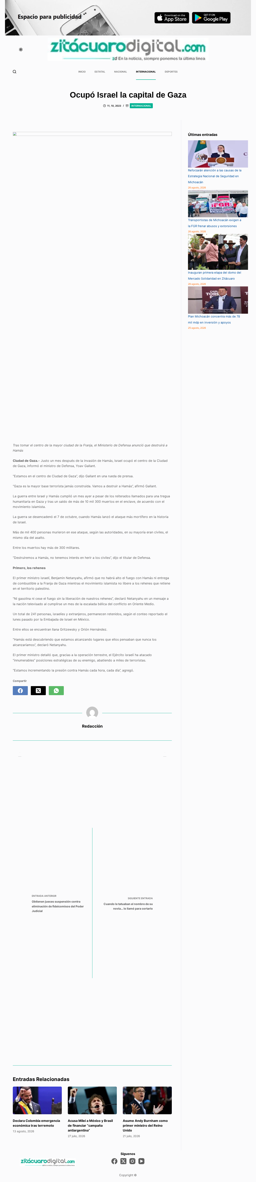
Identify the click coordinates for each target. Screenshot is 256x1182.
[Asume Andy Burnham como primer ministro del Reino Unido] (147, 1100)
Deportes (171, 71)
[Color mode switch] (21, 50)
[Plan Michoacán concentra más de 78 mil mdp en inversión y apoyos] (218, 300)
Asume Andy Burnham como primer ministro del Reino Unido (145, 1125)
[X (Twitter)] (38, 690)
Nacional (120, 71)
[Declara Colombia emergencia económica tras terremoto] (37, 1100)
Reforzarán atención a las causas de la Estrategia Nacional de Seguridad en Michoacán (214, 176)
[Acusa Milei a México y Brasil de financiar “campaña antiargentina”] (92, 1100)
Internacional (146, 71)
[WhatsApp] (56, 690)
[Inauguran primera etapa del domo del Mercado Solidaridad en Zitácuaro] (218, 252)
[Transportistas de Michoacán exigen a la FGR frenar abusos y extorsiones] (218, 203)
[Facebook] (20, 690)
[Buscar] (14, 71)
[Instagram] (132, 1161)
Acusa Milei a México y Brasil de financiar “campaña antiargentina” (90, 1125)
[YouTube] (141, 1161)
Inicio (82, 71)
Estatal (100, 71)
